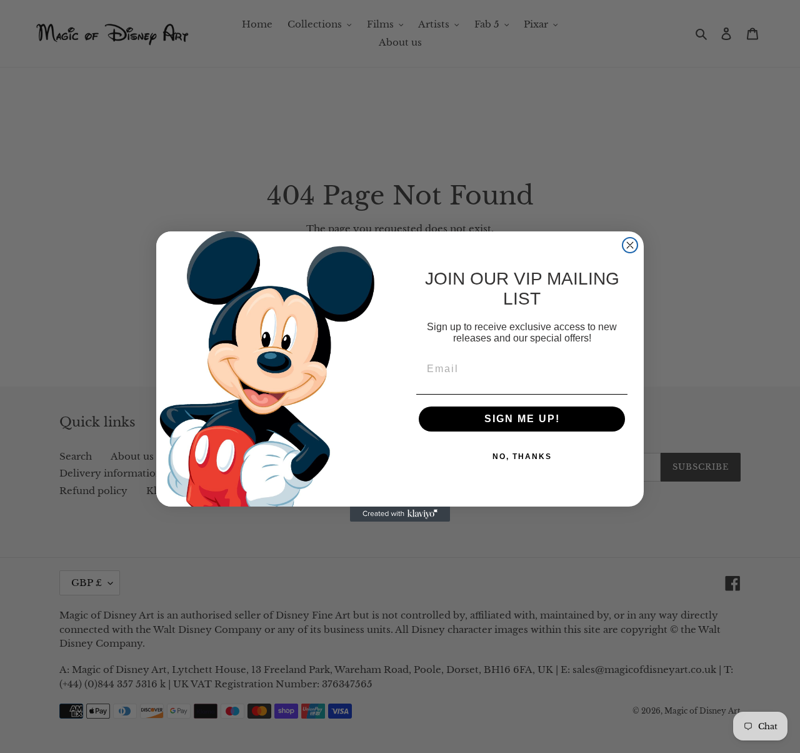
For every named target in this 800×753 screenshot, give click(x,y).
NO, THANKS (522, 456)
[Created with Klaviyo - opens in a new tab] (400, 514)
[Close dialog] (630, 245)
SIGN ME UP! (522, 418)
